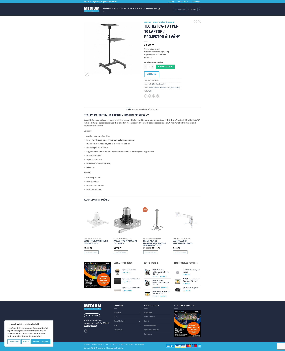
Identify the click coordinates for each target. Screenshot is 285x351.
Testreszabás (14, 342)
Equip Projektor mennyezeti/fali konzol (183, 242)
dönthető (156, 87)
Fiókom (171, 2)
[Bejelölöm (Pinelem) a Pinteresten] (158, 96)
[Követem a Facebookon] (86, 331)
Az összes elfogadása (41, 342)
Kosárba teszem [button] (91, 252)
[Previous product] (199, 21)
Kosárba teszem (165, 67)
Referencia (148, 334)
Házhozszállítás (149, 317)
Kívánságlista (182, 2)
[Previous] (84, 231)
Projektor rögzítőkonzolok (163, 22)
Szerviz (147, 321)
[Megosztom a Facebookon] (146, 96)
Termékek (107, 8)
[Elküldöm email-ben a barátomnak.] (154, 96)
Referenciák (151, 8)
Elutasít (25, 342)
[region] (28, 333)
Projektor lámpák (150, 325)
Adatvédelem (139, 344)
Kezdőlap (147, 22)
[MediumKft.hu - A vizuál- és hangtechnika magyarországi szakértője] (92, 9)
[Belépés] (159, 8)
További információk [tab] (139, 109)
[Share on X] (150, 96)
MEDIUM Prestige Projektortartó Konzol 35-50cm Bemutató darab (155, 243)
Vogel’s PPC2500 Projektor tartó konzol (125, 242)
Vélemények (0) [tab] (153, 109)
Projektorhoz (172, 87)
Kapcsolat (196, 2)
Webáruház (148, 312)
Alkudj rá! (151, 74)
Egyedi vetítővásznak (151, 330)
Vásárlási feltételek (126, 344)
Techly (178, 87)
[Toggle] (139, 312)
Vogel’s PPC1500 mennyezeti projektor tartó (96, 242)
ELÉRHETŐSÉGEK (90, 326)
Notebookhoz (164, 87)
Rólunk (140, 8)
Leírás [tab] (128, 109)
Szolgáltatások (127, 8)
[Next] (200, 231)
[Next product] (195, 21)
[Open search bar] (104, 12)
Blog (116, 8)
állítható (151, 87)
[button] (196, 9)
